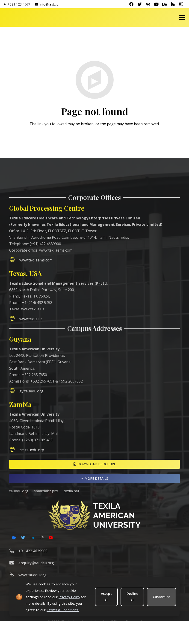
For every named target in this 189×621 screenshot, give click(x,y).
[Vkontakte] (148, 4)
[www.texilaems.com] (14, 260)
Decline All (132, 596)
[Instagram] (181, 4)
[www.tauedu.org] (13, 575)
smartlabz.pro (46, 490)
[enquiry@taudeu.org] (13, 563)
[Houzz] (173, 4)
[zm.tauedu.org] (14, 450)
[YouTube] (156, 4)
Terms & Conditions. (63, 609)
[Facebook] (131, 4)
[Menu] (182, 17)
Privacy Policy (69, 597)
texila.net (71, 490)
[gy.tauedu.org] (14, 391)
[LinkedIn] (32, 537)
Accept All (106, 596)
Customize (161, 597)
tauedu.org (18, 490)
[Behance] (164, 4)
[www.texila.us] (14, 319)
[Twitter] (140, 4)
